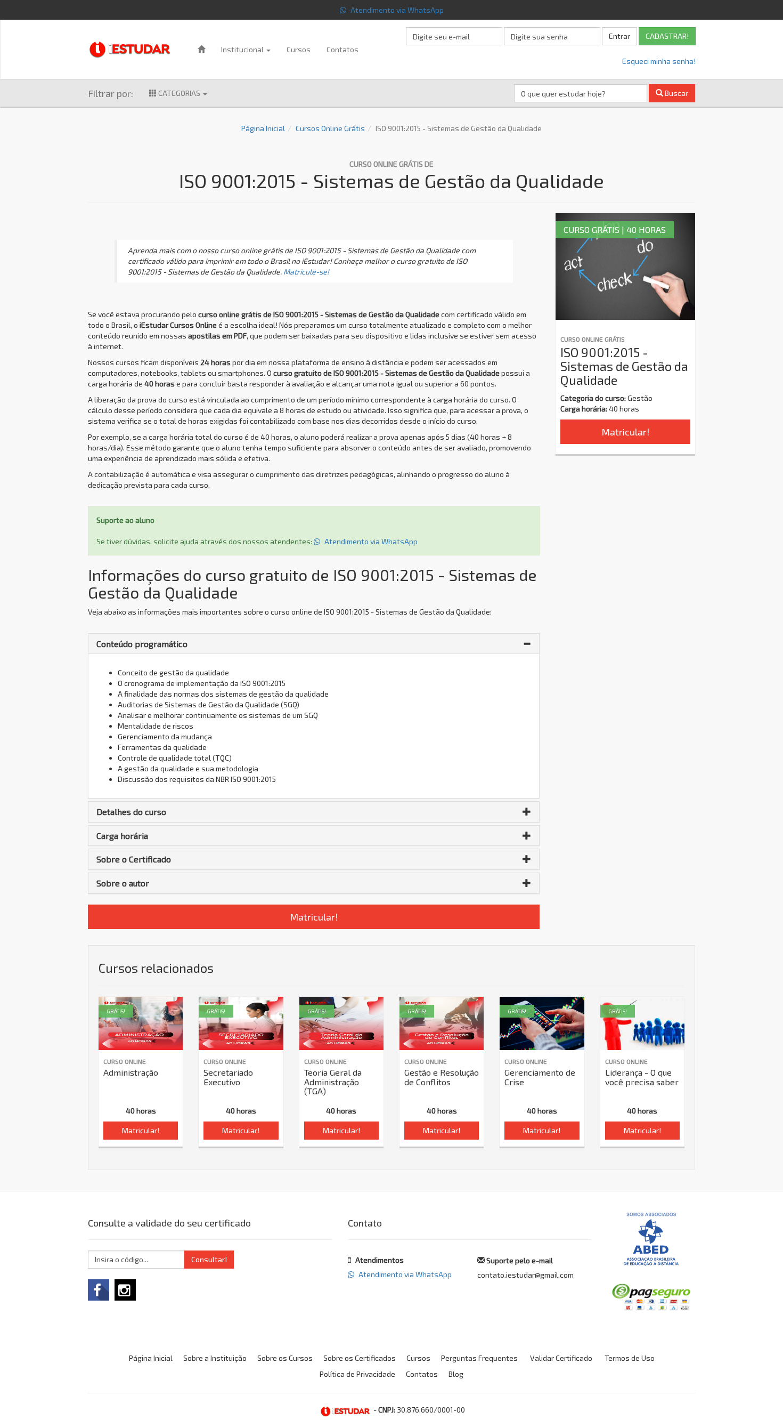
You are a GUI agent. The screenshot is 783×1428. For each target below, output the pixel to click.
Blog (455, 1373)
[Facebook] (98, 1290)
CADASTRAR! (667, 36)
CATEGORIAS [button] (179, 93)
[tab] (313, 644)
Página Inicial (263, 128)
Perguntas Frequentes (479, 1357)
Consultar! (209, 1259)
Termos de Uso (630, 1357)
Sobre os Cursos (285, 1357)
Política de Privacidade (357, 1373)
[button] (313, 644)
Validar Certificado (561, 1357)
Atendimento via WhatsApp (396, 9)
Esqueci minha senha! (659, 61)
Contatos (342, 49)
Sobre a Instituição (215, 1357)
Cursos (299, 49)
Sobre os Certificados (359, 1357)
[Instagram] (125, 1290)
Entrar (619, 36)
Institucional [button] (243, 49)
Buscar (675, 93)
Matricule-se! (306, 271)
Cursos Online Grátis (330, 128)
